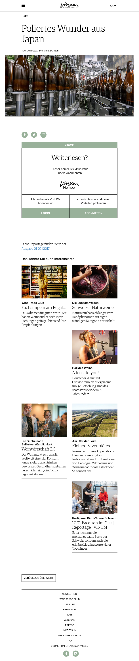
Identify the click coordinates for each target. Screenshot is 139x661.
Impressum (69, 630)
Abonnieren (93, 213)
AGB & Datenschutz (69, 635)
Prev (10, 90)
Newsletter (69, 594)
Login (45, 213)
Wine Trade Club (70, 599)
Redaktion (69, 609)
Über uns (69, 604)
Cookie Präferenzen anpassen (69, 646)
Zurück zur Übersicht (38, 578)
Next (129, 90)
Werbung (69, 620)
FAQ (70, 641)
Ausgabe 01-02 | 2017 (36, 248)
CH (112, 6)
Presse (69, 625)
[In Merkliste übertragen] (43, 135)
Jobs (69, 615)
